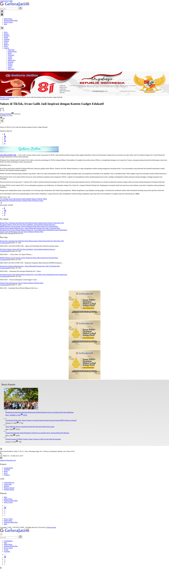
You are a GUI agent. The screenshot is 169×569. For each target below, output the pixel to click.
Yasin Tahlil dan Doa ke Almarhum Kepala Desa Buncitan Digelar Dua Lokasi (29, 426)
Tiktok (45, 199)
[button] (20, 8)
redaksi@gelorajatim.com (8, 460)
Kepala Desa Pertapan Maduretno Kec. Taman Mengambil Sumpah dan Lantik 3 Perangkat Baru (30, 228)
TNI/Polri (7, 469)
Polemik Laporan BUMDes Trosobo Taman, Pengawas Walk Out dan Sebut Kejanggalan (33, 439)
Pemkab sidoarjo (9, 489)
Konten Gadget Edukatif (23, 199)
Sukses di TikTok (37, 199)
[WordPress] (4, 512)
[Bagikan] (2, 121)
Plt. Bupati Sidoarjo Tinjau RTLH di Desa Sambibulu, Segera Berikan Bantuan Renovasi (27, 224)
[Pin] (5, 142)
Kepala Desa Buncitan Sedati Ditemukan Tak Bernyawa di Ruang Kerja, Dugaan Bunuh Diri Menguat (37, 433)
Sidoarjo (6, 486)
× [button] (1, 534)
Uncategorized (4, 99)
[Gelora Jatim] (14, 6)
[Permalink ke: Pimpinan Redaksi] (2, 111)
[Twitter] (5, 137)
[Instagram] (4, 514)
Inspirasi (5, 199)
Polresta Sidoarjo (9, 488)
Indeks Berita (8, 19)
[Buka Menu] (2, 14)
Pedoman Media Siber (11, 20)
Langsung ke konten (6, 1)
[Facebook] (4, 134)
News (6, 473)
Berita (6, 471)
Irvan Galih (12, 199)
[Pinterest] (4, 510)
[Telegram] (4, 139)
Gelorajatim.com (9, 482)
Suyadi (6, 550)
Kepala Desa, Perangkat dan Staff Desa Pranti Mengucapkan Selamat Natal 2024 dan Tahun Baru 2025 (32, 223)
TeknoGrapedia (51, 527)
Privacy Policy (8, 22)
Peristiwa (7, 475)
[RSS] (4, 515)
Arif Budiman (8, 541)
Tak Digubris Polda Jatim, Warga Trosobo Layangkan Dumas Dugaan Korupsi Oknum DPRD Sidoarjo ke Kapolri (40, 420)
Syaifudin (7, 551)
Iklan (5, 24)
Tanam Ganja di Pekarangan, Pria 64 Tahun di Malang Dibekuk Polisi (21, 231)
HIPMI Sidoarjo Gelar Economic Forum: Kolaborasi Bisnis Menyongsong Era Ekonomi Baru (29, 226)
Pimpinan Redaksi (5, 114)
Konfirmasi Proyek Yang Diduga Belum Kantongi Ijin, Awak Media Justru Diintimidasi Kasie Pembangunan (33, 230)
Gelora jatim (8, 484)
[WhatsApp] (4, 144)
